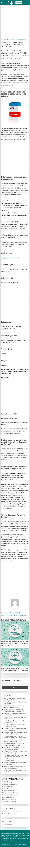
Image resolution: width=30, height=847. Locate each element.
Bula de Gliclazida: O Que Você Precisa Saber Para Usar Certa (14, 725)
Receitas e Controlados (9, 799)
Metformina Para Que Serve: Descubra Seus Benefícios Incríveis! (14, 748)
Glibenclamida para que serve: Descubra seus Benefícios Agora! (15, 740)
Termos (14, 844)
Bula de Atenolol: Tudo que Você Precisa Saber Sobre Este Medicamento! (15, 733)
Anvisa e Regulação (7, 782)
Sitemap (25, 844)
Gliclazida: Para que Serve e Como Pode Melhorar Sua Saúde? (15, 729)
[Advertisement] (15, 21)
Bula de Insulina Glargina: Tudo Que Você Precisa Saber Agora (15, 718)
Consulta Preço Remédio (12, 613)
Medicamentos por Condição (10, 793)
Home (5, 40)
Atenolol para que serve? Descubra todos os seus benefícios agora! (15, 752)
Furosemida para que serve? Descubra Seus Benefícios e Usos (14, 767)
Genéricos (5, 788)
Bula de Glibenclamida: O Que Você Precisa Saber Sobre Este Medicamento (15, 737)
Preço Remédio (22, 615)
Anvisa (25, 449)
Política (20, 844)
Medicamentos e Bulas (8, 790)
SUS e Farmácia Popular (9, 801)
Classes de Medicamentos (9, 784)
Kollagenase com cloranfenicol (17, 40)
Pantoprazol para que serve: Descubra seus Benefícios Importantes (14, 706)
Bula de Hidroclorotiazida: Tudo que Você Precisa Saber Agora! (15, 771)
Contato (9, 844)
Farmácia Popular (7, 550)
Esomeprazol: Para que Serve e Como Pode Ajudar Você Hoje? (14, 699)
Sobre (4, 844)
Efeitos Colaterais (7, 786)
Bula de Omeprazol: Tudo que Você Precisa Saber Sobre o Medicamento (14, 710)
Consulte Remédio (12, 615)
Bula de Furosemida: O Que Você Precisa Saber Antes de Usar (15, 763)
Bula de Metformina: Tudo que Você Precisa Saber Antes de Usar (14, 744)
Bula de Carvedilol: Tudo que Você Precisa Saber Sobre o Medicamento (15, 755)
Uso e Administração (8, 797)
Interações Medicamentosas (10, 795)
